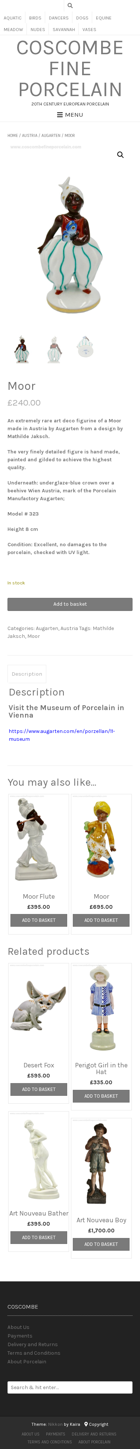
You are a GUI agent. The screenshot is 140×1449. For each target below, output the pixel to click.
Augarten (50, 135)
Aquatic (13, 18)
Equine (104, 18)
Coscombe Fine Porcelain (70, 68)
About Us (18, 1327)
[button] (120, 155)
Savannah (64, 29)
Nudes (38, 29)
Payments (19, 1336)
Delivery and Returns (32, 1344)
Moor (33, 636)
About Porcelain (26, 1361)
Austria (29, 135)
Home (12, 135)
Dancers (59, 18)
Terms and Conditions (33, 1353)
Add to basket (70, 604)
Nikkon (55, 1424)
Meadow (13, 29)
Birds (35, 18)
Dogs (82, 18)
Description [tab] (27, 673)
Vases (89, 29)
